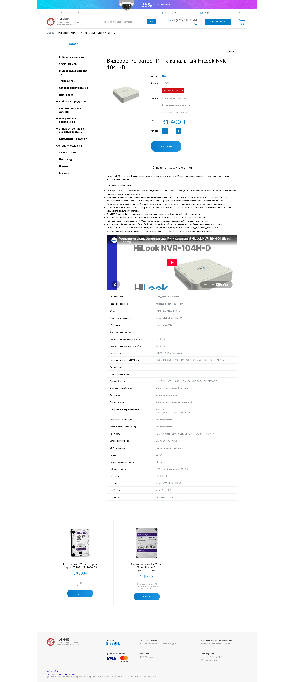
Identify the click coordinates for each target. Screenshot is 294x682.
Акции (87, 13)
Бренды (64, 173)
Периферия (66, 94)
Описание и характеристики (172, 167)
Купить (166, 146)
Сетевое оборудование (73, 87)
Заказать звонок (218, 21)
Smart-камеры (68, 63)
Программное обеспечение (67, 120)
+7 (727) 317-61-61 (184, 20)
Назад (231, 51)
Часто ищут (66, 159)
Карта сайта (52, 671)
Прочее (63, 166)
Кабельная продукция (72, 101)
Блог (73, 13)
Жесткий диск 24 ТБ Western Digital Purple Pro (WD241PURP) (147, 567)
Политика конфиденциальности (61, 674)
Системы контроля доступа (70, 110)
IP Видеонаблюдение (72, 57)
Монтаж (64, 13)
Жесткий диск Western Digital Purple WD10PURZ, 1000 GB (80, 565)
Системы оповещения (69, 145)
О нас (79, 13)
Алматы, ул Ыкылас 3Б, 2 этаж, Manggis (181, 13)
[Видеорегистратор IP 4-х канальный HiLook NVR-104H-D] (126, 94)
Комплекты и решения (73, 138)
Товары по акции (66, 152)
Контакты (243, 13)
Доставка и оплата (229, 13)
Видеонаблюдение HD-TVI (73, 72)
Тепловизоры (67, 80)
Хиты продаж (52, 13)
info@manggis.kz (211, 13)
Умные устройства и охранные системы (71, 130)
